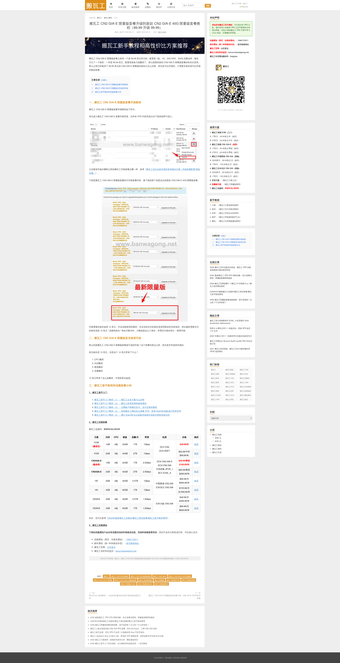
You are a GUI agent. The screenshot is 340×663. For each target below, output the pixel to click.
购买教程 (135, 7)
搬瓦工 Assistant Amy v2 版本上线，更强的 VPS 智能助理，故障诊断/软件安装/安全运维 (126, 636)
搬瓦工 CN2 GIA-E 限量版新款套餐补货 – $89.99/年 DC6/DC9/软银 (174, 596)
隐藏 (104, 80)
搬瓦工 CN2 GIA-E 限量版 (103, 580)
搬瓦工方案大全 (229, 180)
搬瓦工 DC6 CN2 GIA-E (230, 382)
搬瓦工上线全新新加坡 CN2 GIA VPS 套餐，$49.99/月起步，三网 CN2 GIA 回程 (123, 628)
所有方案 (122, 7)
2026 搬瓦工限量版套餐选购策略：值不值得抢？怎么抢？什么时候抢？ (119, 624)
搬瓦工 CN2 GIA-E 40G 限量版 (180, 576)
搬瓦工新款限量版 (145, 580)
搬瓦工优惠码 (244, 378)
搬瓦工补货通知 (245, 386)
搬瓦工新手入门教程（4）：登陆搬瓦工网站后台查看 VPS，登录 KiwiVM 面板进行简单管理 (137, 411)
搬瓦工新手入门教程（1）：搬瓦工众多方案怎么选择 (119, 399)
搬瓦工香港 (215, 378)
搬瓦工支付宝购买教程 (228, 209)
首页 (111, 7)
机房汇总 (218, 441)
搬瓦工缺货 (244, 399)
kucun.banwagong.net (126, 550)
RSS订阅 (244, 6)
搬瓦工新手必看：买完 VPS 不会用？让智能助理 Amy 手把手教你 (117, 632)
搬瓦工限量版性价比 (145, 584)
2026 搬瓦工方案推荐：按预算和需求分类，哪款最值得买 (114, 639)
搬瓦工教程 (108, 17)
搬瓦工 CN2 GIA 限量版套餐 (141, 576)
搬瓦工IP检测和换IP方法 (229, 217)
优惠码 (148, 7)
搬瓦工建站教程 (245, 395)
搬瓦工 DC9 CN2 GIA (230, 387)
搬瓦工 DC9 (230, 395)
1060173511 (132, 539)
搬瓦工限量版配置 (161, 584)
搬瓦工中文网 (236, 3)
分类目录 (171, 7)
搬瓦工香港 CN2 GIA (229, 399)
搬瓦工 (95, 5)
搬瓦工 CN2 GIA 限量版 (119, 576)
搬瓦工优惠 (215, 374)
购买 (196, 444)
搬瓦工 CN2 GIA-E (159, 576)
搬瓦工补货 (244, 374)
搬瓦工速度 (215, 391)
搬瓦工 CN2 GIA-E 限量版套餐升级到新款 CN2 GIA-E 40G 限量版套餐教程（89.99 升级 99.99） (144, 25)
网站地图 (168, 657)
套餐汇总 (218, 438)
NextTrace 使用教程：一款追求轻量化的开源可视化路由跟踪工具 (115, 596)
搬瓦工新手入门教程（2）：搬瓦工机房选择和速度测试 (120, 403)
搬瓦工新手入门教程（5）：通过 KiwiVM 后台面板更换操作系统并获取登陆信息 (132, 414)
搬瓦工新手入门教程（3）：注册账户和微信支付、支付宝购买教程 (125, 407)
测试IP (159, 7)
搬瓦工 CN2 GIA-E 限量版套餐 (126, 580)
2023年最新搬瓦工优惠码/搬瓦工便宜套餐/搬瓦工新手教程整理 (137, 518)
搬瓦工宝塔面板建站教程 (229, 221)
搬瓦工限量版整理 (232, 184)
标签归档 (183, 657)
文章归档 (176, 657)
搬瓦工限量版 (159, 580)
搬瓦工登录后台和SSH (228, 213)
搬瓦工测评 (215, 382)
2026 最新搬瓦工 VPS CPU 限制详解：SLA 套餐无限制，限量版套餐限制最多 (122, 617)
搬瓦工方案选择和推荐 (228, 205)
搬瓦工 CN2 (244, 382)
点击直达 (111, 547)
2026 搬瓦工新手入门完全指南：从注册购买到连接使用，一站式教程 (118, 643)
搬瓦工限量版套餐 (188, 580)
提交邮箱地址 (132, 543)
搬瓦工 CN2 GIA (244, 370)
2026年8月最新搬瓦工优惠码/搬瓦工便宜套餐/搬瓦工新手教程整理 (117, 621)
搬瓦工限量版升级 (173, 580)
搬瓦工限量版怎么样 (128, 584)
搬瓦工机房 (229, 391)
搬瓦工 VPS (215, 399)
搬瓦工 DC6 (215, 386)
